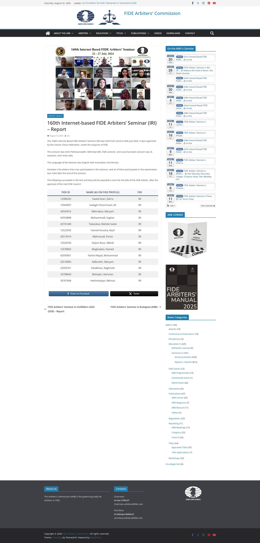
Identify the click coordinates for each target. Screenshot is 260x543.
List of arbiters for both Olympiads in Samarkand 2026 (109, 3)
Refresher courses (181, 348)
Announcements (183, 357)
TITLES (119, 33)
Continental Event (181, 377)
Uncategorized (173, 464)
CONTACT (190, 33)
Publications (175, 393)
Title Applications (180, 452)
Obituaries (174, 388)
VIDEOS (158, 33)
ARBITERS (83, 33)
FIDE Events (174, 368)
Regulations (175, 418)
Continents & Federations (181, 334)
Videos (175, 412)
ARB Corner (177, 397)
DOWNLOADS (173, 33)
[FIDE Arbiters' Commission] (47, 33)
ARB (168, 325)
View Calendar (207, 205)
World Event (178, 382)
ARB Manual (178, 407)
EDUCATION (102, 33)
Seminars (176, 353)
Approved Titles (179, 447)
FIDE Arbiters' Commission (152, 13)
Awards (172, 329)
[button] (72, 33)
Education (174, 343)
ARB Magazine (179, 402)
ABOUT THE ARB (62, 33)
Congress (176, 432)
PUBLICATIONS (138, 33)
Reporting (174, 423)
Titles (171, 443)
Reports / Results (55, 116)
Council (175, 437)
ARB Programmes (180, 372)
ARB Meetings (179, 427)
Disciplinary (175, 339)
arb (68, 135)
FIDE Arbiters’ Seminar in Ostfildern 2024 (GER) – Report (71, 309)
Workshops (174, 458)
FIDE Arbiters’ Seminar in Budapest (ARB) (134, 307)
